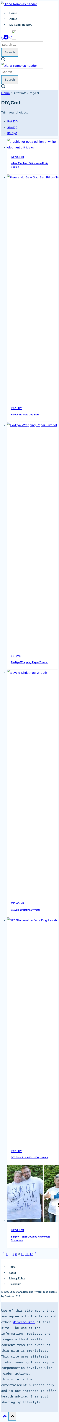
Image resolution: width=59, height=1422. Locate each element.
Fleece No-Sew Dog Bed (25, 414)
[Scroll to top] (4, 1416)
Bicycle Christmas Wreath (26, 910)
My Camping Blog (20, 24)
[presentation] (32, 144)
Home (13, 13)
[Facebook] (6, 38)
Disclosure (15, 1284)
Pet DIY (12, 121)
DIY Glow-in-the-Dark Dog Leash (29, 1157)
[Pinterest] (2, 38)
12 (31, 1254)
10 (22, 1254)
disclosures (24, 1322)
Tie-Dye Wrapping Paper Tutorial (29, 662)
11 (27, 1254)
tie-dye (12, 133)
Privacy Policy (17, 1278)
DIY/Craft (17, 156)
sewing (12, 127)
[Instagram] (10, 38)
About (13, 18)
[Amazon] (14, 38)
